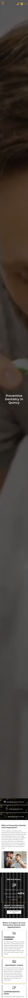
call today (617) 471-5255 (14, 912)
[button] (26, 4)
